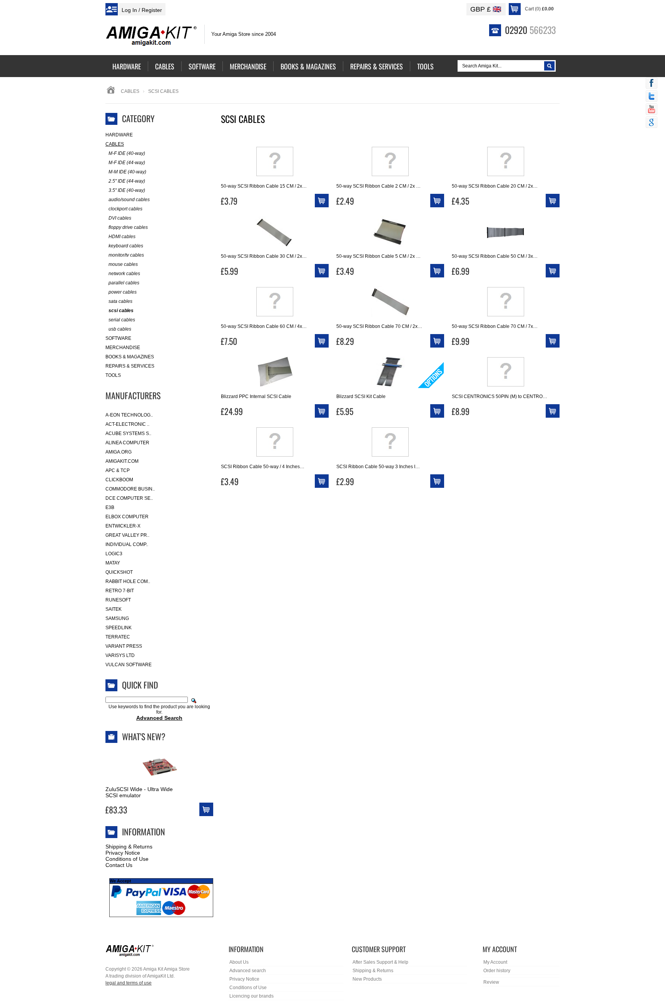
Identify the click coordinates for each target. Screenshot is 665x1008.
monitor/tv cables (126, 255)
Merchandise (122, 347)
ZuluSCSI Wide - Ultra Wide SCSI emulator (139, 792)
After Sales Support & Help (380, 962)
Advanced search (247, 970)
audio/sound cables (129, 199)
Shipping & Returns (128, 846)
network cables (124, 273)
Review (491, 982)
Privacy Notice (122, 853)
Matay (112, 563)
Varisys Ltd (120, 655)
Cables (130, 91)
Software (118, 338)
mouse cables (123, 264)
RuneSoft (118, 600)
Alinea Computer (127, 442)
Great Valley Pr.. (127, 535)
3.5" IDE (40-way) (127, 190)
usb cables (120, 329)
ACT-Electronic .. (127, 424)
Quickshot (119, 572)
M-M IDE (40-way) (127, 172)
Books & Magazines (129, 357)
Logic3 (113, 553)
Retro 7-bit (119, 590)
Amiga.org (118, 452)
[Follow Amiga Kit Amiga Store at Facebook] (651, 83)
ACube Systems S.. (128, 433)
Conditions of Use (127, 859)
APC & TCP (117, 470)
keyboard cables (126, 246)
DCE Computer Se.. (129, 498)
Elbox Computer (127, 516)
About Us (239, 962)
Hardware (119, 135)
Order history (496, 970)
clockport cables (125, 209)
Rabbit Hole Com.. (127, 581)
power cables (123, 292)
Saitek (113, 609)
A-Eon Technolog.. (129, 415)
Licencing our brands (251, 996)
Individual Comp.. (126, 544)
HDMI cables (122, 236)
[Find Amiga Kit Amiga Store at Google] (651, 122)
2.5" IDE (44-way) (127, 181)
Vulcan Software (128, 664)
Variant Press (123, 646)
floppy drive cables (128, 227)
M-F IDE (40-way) (127, 153)
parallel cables (124, 283)
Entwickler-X (122, 526)
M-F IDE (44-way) (127, 162)
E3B (109, 507)
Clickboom (119, 479)
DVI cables (120, 218)
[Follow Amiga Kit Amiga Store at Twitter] (651, 96)
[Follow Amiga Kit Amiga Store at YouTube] (651, 109)
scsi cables (121, 310)
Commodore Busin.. (130, 489)
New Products (367, 979)
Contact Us (118, 865)
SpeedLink (118, 627)
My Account (495, 962)
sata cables (120, 301)
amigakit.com (122, 461)
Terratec (117, 637)
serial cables (122, 320)
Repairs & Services (129, 366)
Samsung (117, 618)
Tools (113, 375)
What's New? (143, 736)
